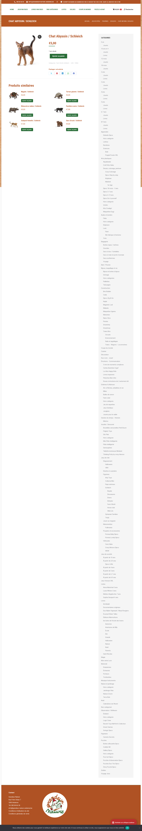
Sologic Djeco (108, 730)
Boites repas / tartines (111, 245)
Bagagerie (104, 242)
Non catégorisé (106, 707)
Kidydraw (108, 178)
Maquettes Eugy (108, 212)
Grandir (107, 637)
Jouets (105, 45)
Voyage (105, 261)
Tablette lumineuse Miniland (112, 451)
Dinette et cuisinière (110, 471)
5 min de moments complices (113, 365)
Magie (103, 657)
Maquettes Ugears (109, 311)
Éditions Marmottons (110, 617)
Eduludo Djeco (108, 135)
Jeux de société (106, 554)
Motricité (104, 664)
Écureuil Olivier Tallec (110, 614)
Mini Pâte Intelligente (110, 441)
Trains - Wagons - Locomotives (116, 345)
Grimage (106, 275)
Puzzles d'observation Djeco (113, 760)
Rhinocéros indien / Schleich (31, 106)
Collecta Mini (109, 481)
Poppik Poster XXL (111, 155)
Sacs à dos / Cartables (111, 252)
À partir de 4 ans (108, 567)
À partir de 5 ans (108, 571)
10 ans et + (105, 49)
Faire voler (106, 398)
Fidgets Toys (107, 431)
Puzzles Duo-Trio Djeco (111, 764)
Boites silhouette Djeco (111, 744)
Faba (105, 218)
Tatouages (107, 285)
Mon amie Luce (106, 661)
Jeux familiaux (108, 408)
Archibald (106, 604)
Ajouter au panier (58, 56)
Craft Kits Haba (108, 165)
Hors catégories (108, 278)
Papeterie (104, 734)
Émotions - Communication (110, 361)
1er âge (109, 185)
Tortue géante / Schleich (75, 92)
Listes (103, 584)
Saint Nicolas (107, 654)
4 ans (103, 92)
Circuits (108, 335)
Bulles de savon (108, 394)
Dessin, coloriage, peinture (112, 168)
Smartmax (106, 328)
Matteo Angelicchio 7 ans (112, 594)
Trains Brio (107, 331)
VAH (106, 468)
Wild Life (110, 511)
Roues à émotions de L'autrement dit (116, 381)
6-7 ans (103, 112)
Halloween (108, 464)
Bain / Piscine (105, 265)
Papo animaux (110, 484)
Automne (108, 624)
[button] (39, 37)
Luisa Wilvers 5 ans (109, 591)
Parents (108, 651)
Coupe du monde (107, 348)
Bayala (109, 491)
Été (106, 634)
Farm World (59, 63)
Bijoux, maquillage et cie (109, 268)
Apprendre (104, 132)
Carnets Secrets (108, 737)
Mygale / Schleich (27, 92)
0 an (102, 42)
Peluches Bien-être (109, 378)
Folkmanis (108, 528)
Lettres (105, 142)
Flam (107, 232)
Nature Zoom (107, 694)
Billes (105, 391)
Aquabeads (107, 162)
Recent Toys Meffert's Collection (114, 724)
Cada (105, 295)
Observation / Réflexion (109, 710)
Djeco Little (109, 564)
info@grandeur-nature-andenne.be (20, 808)
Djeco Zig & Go (108, 298)
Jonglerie (106, 411)
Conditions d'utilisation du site (19, 811)
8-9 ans (103, 122)
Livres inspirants (108, 375)
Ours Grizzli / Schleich (74, 121)
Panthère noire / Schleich (75, 106)
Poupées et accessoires (111, 531)
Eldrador (110, 501)
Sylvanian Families (111, 514)
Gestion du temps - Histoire (110, 418)
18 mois (104, 65)
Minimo (105, 421)
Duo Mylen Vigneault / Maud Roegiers (116, 611)
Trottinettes (107, 677)
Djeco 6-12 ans (108, 195)
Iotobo (105, 205)
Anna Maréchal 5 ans (110, 587)
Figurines (106, 474)
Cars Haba (108, 544)
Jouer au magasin (109, 521)
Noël (106, 647)
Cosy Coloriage (110, 172)
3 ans (103, 82)
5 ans (103, 102)
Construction (105, 288)
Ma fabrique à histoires (113, 235)
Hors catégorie (108, 138)
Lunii (104, 228)
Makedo (106, 308)
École (107, 631)
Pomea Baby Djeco (111, 534)
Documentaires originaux (111, 607)
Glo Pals (106, 434)
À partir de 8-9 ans (109, 577)
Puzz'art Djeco (108, 757)
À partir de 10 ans (109, 557)
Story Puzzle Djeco (109, 767)
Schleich (66, 63)
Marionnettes (107, 524)
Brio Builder (107, 291)
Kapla (105, 301)
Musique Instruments (108, 680)
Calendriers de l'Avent (110, 704)
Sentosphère (107, 448)
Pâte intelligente (108, 444)
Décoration (105, 355)
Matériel (108, 182)
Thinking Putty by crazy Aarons (113, 454)
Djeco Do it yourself (110, 198)
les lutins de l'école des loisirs (113, 621)
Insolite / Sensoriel (107, 424)
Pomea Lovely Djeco (112, 537)
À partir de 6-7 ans (109, 574)
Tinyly (107, 518)
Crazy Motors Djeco (112, 547)
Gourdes (106, 248)
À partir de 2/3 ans (109, 561)
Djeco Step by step (111, 175)
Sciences (106, 148)
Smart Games (108, 727)
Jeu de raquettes (109, 404)
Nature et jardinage (107, 684)
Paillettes (106, 281)
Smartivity (106, 325)
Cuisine (103, 351)
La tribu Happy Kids (109, 371)
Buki (106, 152)
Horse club (111, 508)
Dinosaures (111, 494)
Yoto (105, 238)
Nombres (106, 145)
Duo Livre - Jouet (107, 358)
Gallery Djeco (107, 750)
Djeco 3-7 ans (108, 192)
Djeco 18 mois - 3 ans (110, 188)
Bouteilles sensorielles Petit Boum (115, 428)
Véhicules (106, 541)
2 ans (103, 72)
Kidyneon (106, 225)
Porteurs (106, 674)
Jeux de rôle (105, 458)
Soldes (103, 770)
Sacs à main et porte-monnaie (113, 255)
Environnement (110, 338)
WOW (107, 551)
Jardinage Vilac (108, 690)
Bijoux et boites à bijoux (111, 271)
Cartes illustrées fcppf (111, 368)
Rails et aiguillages (111, 341)
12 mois (104, 59)
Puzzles (104, 740)
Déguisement (107, 461)
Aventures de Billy (111, 627)
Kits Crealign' (107, 208)
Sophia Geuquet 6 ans (110, 597)
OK (127, 828)
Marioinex (106, 315)
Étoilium (106, 714)
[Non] (139, 828)
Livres (105, 55)
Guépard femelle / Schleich (30, 121)
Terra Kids (106, 697)
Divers (109, 498)
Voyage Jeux (105, 774)
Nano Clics (107, 318)
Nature (107, 644)
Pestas (105, 321)
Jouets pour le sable (110, 414)
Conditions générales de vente (19, 814)
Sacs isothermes (109, 258)
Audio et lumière (106, 215)
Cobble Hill (106, 747)
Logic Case (107, 720)
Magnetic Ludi (108, 305)
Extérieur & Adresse (108, 385)
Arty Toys (108, 478)
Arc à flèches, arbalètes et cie (113, 388)
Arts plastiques (106, 158)
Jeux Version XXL (107, 581)
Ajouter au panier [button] (27, 100)
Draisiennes (107, 667)
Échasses (106, 670)
